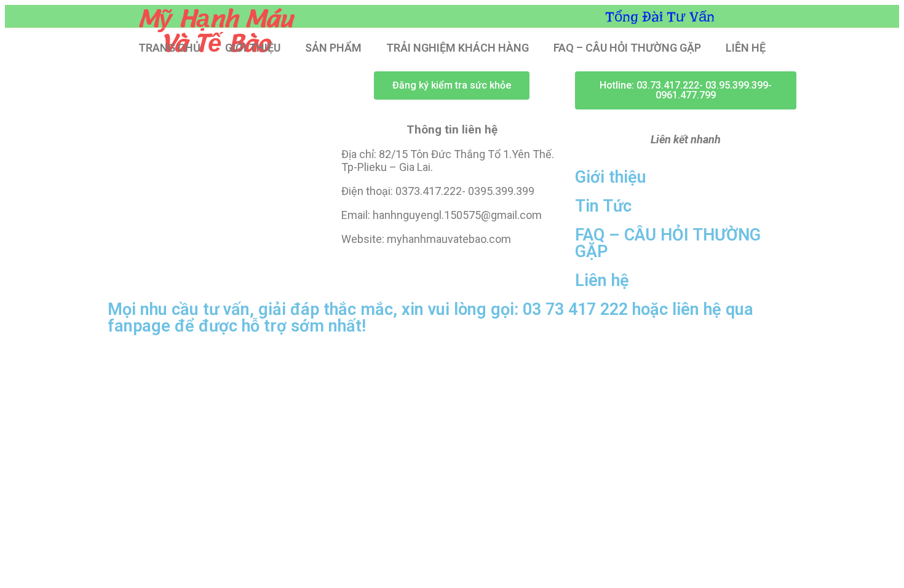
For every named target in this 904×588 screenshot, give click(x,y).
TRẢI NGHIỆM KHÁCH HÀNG (457, 47)
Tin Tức (603, 206)
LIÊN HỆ (746, 47)
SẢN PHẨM (333, 47)
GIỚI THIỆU (252, 47)
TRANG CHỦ (169, 47)
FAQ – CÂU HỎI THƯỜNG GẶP (627, 47)
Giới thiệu (610, 177)
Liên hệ (602, 280)
